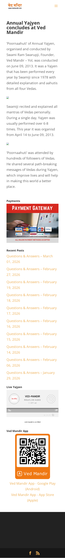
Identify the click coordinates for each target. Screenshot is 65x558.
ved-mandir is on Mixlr (32, 422)
